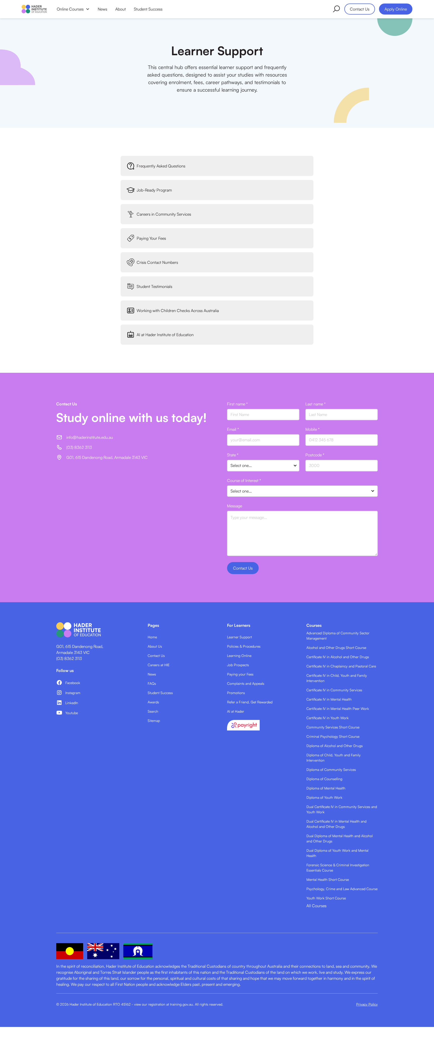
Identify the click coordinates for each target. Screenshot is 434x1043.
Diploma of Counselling (324, 779)
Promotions (236, 693)
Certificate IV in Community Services (334, 690)
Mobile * (312, 429)
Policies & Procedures (243, 646)
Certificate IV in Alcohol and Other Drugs (337, 657)
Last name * (315, 403)
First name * (237, 403)
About (120, 9)
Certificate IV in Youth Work (327, 718)
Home (152, 637)
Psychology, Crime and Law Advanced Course (341, 889)
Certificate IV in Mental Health (329, 699)
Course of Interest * (244, 480)
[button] (73, 9)
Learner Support (239, 637)
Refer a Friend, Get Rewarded (250, 702)
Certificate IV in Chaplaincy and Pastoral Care (341, 666)
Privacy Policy (367, 1004)
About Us (155, 646)
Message (234, 505)
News (102, 9)
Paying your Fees (240, 674)
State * (232, 454)
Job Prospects (238, 665)
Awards (153, 702)
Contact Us (359, 9)
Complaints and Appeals (245, 683)
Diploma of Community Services (331, 769)
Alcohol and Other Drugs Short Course (336, 647)
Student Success (148, 9)
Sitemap (154, 720)
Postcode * (314, 454)
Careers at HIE (159, 665)
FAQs (152, 683)
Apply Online (396, 9)
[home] (34, 9)
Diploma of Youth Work (324, 797)
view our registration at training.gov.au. (164, 1004)
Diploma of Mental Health (325, 788)
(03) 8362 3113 (69, 658)
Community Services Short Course (332, 727)
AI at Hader (235, 711)
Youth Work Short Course (326, 898)
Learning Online (239, 655)
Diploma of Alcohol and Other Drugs (334, 746)
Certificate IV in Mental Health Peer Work (337, 708)
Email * (233, 429)
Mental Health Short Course (327, 879)
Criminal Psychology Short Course (332, 736)
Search (153, 711)
